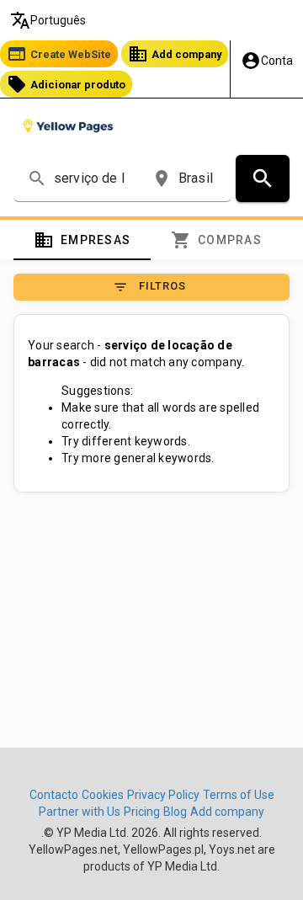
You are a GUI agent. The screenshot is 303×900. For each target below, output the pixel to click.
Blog (175, 811)
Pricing (142, 811)
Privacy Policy (163, 794)
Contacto (53, 794)
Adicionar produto (66, 84)
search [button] (37, 178)
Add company (174, 54)
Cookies (103, 794)
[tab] (82, 240)
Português (48, 20)
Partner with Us (79, 811)
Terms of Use (238, 794)
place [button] (162, 178)
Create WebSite (59, 54)
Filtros (149, 287)
